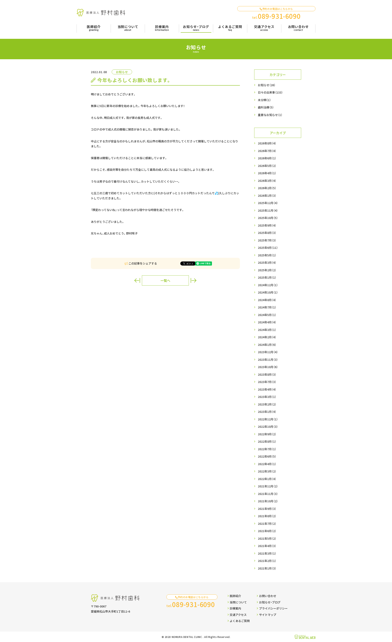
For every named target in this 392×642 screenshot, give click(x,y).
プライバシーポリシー (273, 608)
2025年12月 (268, 203)
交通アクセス (238, 615)
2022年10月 (268, 426)
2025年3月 (267, 262)
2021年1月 (267, 568)
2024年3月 (267, 330)
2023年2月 (267, 404)
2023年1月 (267, 412)
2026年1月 (267, 195)
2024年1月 (267, 345)
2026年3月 (267, 181)
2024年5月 (267, 315)
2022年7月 (267, 449)
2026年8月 (267, 143)
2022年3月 (267, 471)
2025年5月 (267, 255)
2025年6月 (268, 248)
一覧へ (165, 280)
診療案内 (235, 608)
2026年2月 (267, 188)
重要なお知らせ (270, 115)
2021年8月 (267, 516)
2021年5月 (267, 538)
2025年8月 (267, 233)
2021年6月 (267, 531)
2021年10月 (268, 501)
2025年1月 (267, 277)
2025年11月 (268, 210)
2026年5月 (267, 166)
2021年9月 (267, 509)
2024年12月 (268, 285)
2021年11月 (268, 494)
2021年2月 (267, 561)
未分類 (264, 100)
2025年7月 (267, 240)
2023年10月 (268, 367)
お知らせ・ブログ (270, 602)
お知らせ (266, 85)
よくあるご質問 (240, 621)
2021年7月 (267, 523)
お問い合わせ (267, 596)
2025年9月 (267, 225)
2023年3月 (267, 397)
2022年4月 (267, 464)
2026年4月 (267, 173)
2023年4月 (267, 389)
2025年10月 (268, 218)
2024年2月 (267, 337)
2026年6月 (267, 158)
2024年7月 (267, 307)
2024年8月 (267, 300)
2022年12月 (268, 419)
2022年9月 (267, 434)
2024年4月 (267, 322)
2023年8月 (267, 374)
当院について (238, 602)
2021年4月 (267, 546)
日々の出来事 (270, 92)
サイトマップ (267, 615)
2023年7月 (267, 382)
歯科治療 (266, 107)
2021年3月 (267, 553)
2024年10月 (268, 292)
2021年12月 (268, 486)
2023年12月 (268, 352)
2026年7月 (267, 151)
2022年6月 (267, 456)
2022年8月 (267, 441)
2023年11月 (268, 359)
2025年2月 (267, 270)
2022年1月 (267, 479)
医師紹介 (235, 596)
